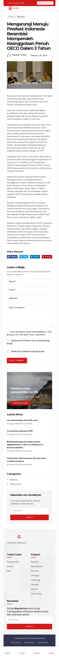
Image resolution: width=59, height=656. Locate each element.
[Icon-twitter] (12, 548)
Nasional (20, 17)
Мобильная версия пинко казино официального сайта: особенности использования (25, 444)
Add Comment (17, 307)
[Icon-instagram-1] (16, 548)
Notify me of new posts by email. (28, 351)
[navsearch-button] (47, 8)
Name (12, 281)
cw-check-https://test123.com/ (22, 420)
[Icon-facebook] (8, 548)
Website (13, 298)
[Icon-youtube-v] (20, 548)
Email (12, 290)
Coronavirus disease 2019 (20, 431)
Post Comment (17, 360)
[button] (12, 256)
